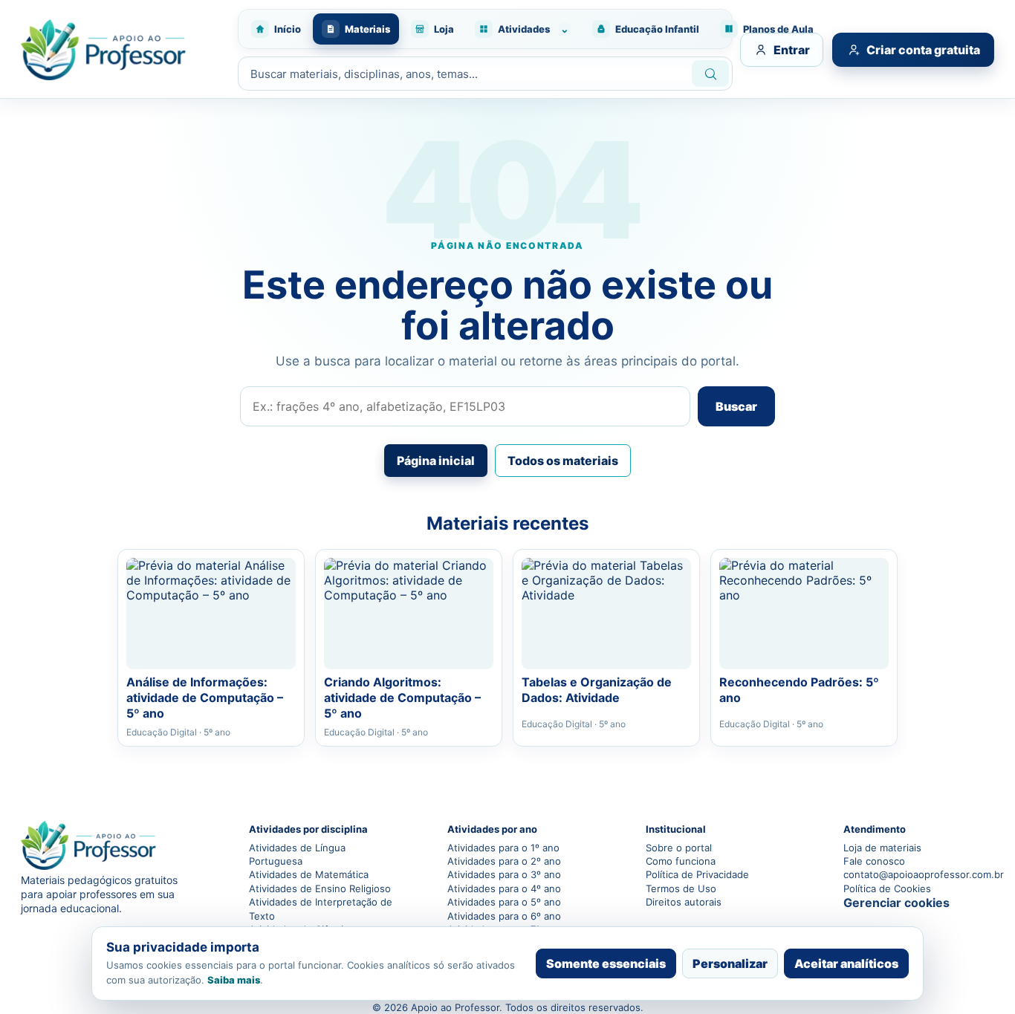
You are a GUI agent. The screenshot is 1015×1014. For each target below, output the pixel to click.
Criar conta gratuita (923, 49)
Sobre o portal (679, 848)
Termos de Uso (681, 888)
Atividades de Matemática (309, 874)
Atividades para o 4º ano (504, 888)
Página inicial (436, 460)
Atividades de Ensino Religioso (320, 888)
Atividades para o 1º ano (503, 848)
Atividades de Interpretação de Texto (320, 908)
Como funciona (681, 861)
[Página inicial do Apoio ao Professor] (121, 49)
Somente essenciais (606, 963)
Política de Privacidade (697, 874)
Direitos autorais (683, 902)
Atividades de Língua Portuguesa (297, 854)
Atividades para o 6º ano (504, 916)
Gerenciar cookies (896, 902)
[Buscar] (710, 73)
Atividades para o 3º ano (504, 874)
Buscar (736, 406)
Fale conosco (874, 861)
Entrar (792, 49)
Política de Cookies (887, 888)
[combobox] (464, 74)
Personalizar (730, 963)
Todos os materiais (562, 460)
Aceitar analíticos (846, 963)
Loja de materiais (882, 848)
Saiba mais (233, 980)
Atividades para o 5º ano (504, 902)
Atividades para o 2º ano (504, 861)
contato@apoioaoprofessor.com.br (918, 874)
